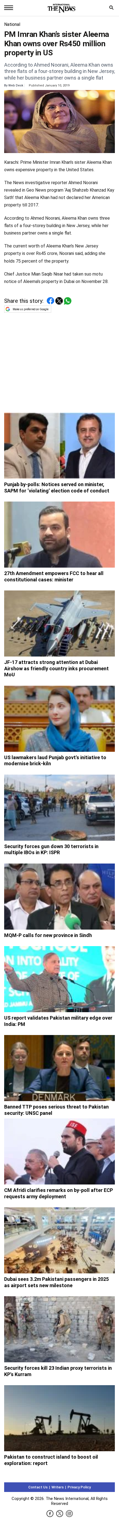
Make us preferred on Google (30, 309)
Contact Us (38, 1487)
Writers (57, 1487)
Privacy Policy (79, 1487)
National (12, 24)
